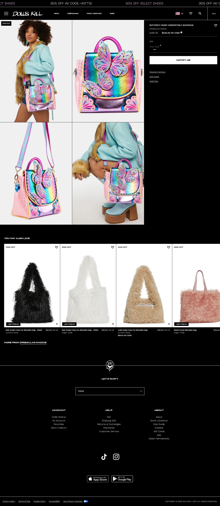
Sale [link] (112, 13)
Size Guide (159, 424)
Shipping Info (109, 421)
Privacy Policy (9, 501)
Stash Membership (159, 439)
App (159, 435)
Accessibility (54, 501)
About (159, 417)
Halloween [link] (73, 13)
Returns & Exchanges (109, 424)
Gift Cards (159, 431)
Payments (108, 428)
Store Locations (159, 421)
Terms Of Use (24, 501)
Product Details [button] (157, 72)
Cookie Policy (40, 501)
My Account (58, 421)
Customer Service (109, 431)
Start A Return (59, 428)
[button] (70, 3)
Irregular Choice (158, 29)
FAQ (109, 417)
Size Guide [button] (154, 77)
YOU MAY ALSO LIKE (17, 238)
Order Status (59, 417)
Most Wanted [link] (94, 13)
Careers (159, 428)
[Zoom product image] (36, 71)
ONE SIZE (155, 47)
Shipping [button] (154, 81)
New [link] (56, 13)
